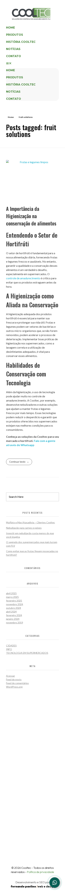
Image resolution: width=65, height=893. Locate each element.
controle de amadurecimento (23, 278)
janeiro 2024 (12, 618)
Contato (13, 56)
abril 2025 (11, 593)
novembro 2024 (14, 604)
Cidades (11, 645)
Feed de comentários (17, 683)
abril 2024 (11, 611)
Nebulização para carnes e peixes (24, 527)
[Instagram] (21, 843)
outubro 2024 (13, 607)
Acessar (10, 675)
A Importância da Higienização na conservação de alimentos (31, 216)
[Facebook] (33, 843)
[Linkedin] (45, 843)
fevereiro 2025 (14, 600)
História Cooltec (21, 42)
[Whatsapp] (54, 882)
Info (9, 649)
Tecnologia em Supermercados (27, 652)
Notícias (13, 49)
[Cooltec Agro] (35, 14)
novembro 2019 (14, 622)
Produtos (14, 34)
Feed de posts (13, 679)
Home (10, 27)
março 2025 (12, 596)
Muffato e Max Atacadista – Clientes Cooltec (30, 522)
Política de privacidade (40, 872)
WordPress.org (14, 686)
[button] (32, 63)
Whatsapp (27, 445)
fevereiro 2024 (14, 615)
